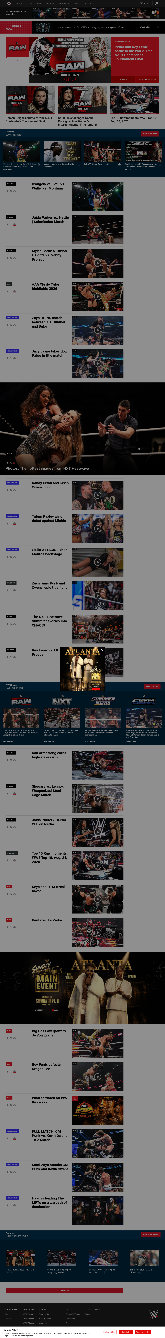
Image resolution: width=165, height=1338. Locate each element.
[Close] (161, 1332)
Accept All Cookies (142, 1332)
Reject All (125, 1332)
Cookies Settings (109, 1332)
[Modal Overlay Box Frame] (82, 669)
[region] (82, 1332)
